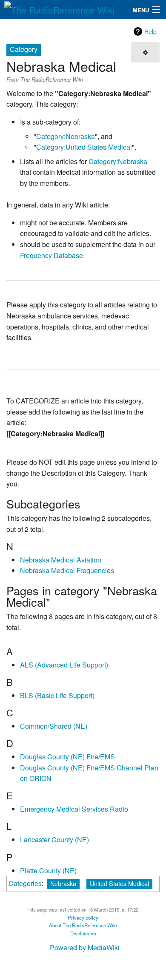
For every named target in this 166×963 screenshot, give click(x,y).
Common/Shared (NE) (53, 726)
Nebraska (63, 883)
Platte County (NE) (48, 870)
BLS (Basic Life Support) (57, 695)
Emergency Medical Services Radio (74, 809)
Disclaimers (83, 933)
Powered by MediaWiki (85, 947)
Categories (25, 883)
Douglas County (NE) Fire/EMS (67, 756)
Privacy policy (83, 917)
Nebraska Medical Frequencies (67, 570)
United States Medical (119, 883)
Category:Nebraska (65, 136)
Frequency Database (51, 255)
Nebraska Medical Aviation (60, 560)
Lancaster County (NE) (54, 839)
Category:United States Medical (84, 147)
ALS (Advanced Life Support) (64, 665)
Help (150, 31)
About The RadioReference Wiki (83, 925)
